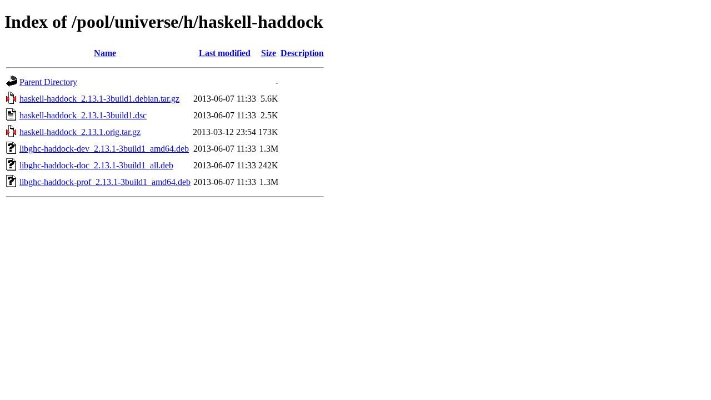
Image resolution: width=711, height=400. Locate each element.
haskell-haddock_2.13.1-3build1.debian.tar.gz (99, 98)
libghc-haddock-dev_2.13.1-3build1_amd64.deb (104, 148)
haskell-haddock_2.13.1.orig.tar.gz (80, 132)
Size (268, 53)
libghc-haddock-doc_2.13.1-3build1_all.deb (96, 165)
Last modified (225, 53)
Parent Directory (48, 82)
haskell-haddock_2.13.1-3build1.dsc (83, 115)
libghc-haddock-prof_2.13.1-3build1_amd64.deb (105, 182)
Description (302, 53)
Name (105, 53)
